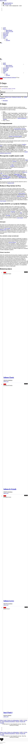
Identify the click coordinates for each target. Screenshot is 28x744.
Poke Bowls (5, 150)
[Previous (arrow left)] (0, 718)
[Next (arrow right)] (1, 718)
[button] (6, 16)
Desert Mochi (6, 153)
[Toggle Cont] (23, 47)
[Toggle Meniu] (23, 39)
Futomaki (14, 136)
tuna (4, 73)
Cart (7, 26)
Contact (4, 24)
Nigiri (26, 134)
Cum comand (6, 20)
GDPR (21, 695)
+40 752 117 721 (7, 4)
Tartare (9, 151)
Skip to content (3, 0)
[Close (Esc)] (4, 717)
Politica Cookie (3, 695)
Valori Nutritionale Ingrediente (8, 696)
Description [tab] (5, 75)
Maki (12, 139)
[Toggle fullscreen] (1, 717)
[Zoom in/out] (0, 717)
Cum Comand (3, 175)
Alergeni (5, 94)
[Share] (3, 717)
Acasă (4, 15)
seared (1, 73)
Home (1, 52)
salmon (25, 72)
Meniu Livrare (8, 72)
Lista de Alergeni (12, 217)
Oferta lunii (5, 22)
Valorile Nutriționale (21, 93)
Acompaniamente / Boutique (20, 103)
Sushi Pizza (19, 150)
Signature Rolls (10, 157)
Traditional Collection (11, 52)
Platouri (4, 52)
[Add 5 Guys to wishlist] (14, 69)
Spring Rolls (17, 149)
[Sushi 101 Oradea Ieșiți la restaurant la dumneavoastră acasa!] (2, 12)
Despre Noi (5, 21)
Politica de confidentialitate (13, 695)
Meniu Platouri (9, 17)
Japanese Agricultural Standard (15, 111)
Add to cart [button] (5, 356)
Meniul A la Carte (21, 171)
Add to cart (3, 67)
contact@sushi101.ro (8, 3)
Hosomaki (12, 141)
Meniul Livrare (3, 204)
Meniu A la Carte (9, 19)
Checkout (8, 27)
